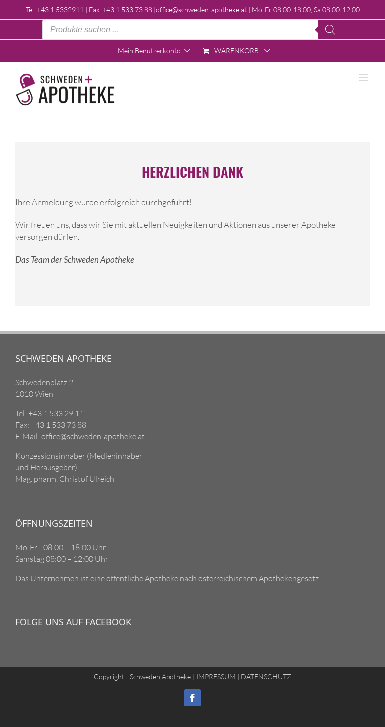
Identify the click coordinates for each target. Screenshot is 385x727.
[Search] (330, 30)
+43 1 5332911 (60, 9)
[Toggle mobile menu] (364, 77)
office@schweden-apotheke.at (201, 9)
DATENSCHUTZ (265, 676)
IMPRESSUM (215, 676)
